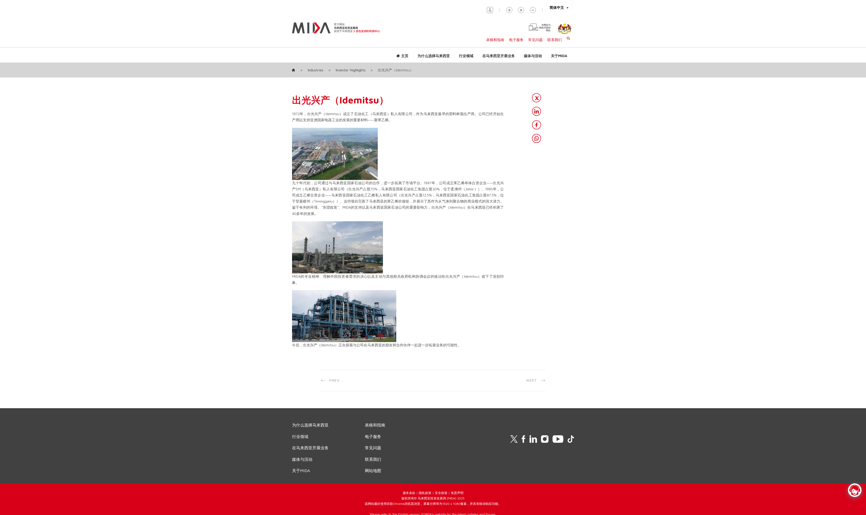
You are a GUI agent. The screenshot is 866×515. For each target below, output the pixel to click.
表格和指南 (495, 40)
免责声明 (457, 493)
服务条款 (409, 493)
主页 (404, 56)
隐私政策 (425, 493)
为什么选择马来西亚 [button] (433, 56)
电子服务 (516, 40)
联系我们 (554, 40)
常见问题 (535, 40)
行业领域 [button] (466, 56)
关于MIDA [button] (559, 56)
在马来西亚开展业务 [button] (498, 56)
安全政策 (441, 493)
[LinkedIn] (536, 111)
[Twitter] (536, 97)
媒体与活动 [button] (533, 56)
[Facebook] (536, 124)
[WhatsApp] (536, 138)
